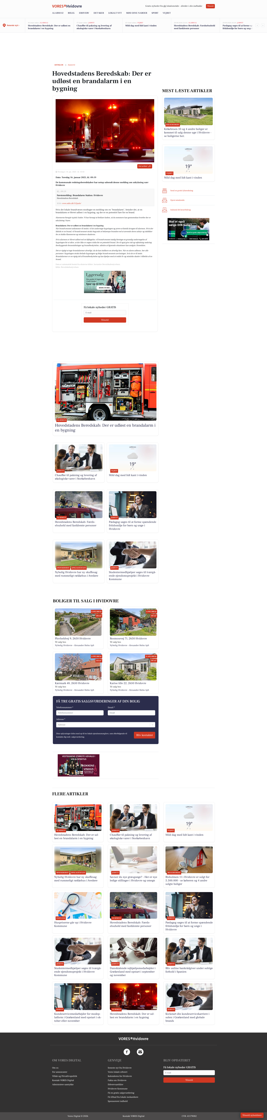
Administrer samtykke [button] (63, 1084)
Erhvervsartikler (115, 1084)
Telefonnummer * (64, 707)
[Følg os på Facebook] (126, 1052)
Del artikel (143, 166)
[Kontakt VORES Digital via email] (140, 1052)
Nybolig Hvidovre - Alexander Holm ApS (74, 645)
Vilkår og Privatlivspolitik (64, 1076)
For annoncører (59, 1072)
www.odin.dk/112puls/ (71, 203)
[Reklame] (105, 282)
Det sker (99, 13)
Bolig (71, 13)
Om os (55, 1067)
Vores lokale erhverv (118, 1072)
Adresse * (60, 719)
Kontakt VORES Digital (63, 1080)
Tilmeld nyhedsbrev (252, 1115)
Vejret (167, 13)
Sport (155, 13)
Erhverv (84, 13)
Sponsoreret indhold (118, 1101)
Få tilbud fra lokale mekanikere (123, 1097)
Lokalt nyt (115, 13)
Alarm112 (57, 13)
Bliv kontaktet (144, 735)
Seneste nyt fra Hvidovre (120, 1067)
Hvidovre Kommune (118, 1088)
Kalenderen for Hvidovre (120, 1076)
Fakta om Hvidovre (117, 1080)
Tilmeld (210, 6)
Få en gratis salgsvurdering (121, 1092)
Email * (111, 707)
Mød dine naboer (136, 13)
